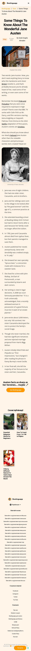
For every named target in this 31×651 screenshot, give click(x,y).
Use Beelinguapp (15, 390)
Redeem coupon (15, 613)
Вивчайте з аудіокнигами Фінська (15, 580)
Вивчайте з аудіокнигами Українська (15, 571)
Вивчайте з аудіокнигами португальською (15, 521)
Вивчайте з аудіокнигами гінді (15, 542)
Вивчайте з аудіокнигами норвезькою (15, 563)
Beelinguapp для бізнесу (15, 619)
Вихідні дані (15, 625)
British (4, 84)
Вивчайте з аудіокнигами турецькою (15, 545)
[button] (28, 3)
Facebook (15, 591)
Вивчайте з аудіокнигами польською (15, 557)
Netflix (4, 124)
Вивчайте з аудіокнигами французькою (15, 524)
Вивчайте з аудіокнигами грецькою (15, 566)
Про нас (15, 610)
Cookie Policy (15, 633)
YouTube (15, 600)
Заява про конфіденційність (16, 630)
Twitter (15, 597)
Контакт (15, 636)
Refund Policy (15, 628)
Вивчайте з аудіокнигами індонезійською (15, 568)
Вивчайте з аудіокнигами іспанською (15, 518)
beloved (13, 135)
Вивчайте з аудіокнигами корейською (15, 548)
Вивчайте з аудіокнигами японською (15, 533)
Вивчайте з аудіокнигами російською (15, 536)
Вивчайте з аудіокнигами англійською (15, 515)
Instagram (15, 594)
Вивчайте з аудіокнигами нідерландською (16, 560)
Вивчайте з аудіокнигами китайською (15, 539)
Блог (14, 9)
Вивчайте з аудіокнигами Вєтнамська (15, 577)
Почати (20, 648)
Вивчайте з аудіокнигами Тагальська (15, 574)
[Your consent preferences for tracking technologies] (28, 648)
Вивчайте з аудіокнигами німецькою (15, 530)
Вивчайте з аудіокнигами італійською (15, 527)
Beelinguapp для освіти (15, 616)
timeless (21, 127)
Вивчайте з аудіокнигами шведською (15, 554)
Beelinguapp (6, 9)
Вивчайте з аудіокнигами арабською (15, 551)
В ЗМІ (15, 622)
